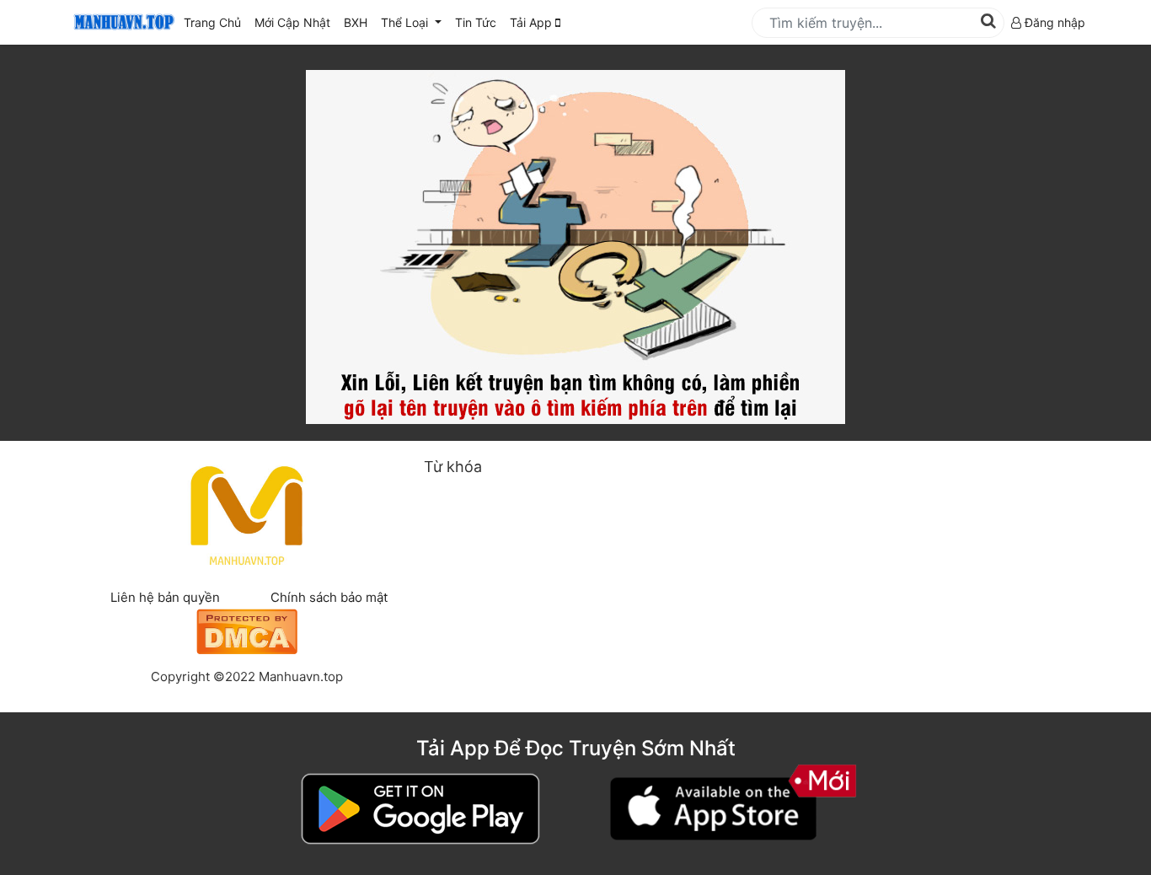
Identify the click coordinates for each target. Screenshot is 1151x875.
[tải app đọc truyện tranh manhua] (121, 22)
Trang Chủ (212, 22)
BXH (355, 22)
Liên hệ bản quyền (165, 597)
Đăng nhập (1053, 22)
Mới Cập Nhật (295, 22)
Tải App (532, 22)
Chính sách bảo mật (329, 597)
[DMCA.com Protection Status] (246, 629)
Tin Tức (475, 22)
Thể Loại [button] (406, 22)
